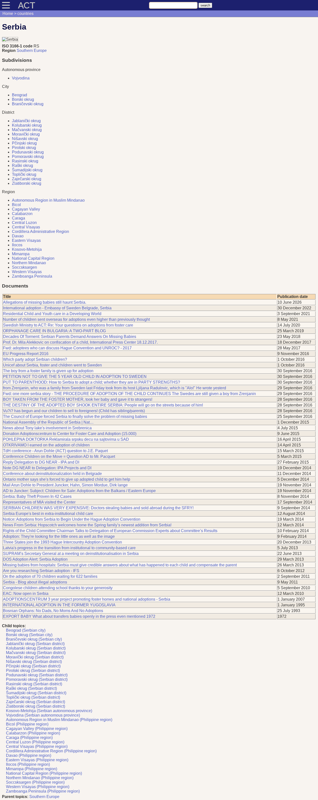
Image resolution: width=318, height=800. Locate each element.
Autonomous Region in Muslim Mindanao (48, 200)
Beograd (19, 95)
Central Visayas (26, 227)
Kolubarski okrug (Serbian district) (36, 648)
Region (9, 50)
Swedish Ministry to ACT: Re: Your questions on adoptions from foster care (68, 325)
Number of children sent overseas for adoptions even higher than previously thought (76, 319)
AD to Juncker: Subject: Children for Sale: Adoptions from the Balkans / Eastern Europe (79, 491)
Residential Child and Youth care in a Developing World (52, 314)
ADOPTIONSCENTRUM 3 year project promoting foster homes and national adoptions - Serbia (86, 599)
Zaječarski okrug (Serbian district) (35, 702)
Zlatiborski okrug (26, 183)
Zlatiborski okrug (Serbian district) (35, 706)
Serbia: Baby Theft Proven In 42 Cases (37, 496)
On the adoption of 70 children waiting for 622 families (50, 576)
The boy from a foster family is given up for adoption (48, 371)
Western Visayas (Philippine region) (37, 787)
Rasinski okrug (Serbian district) (34, 684)
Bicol (16, 205)
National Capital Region (33, 258)
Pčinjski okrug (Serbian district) (33, 666)
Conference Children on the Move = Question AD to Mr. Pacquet (59, 456)
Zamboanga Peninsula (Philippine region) (43, 791)
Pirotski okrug (24, 147)
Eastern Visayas (26, 240)
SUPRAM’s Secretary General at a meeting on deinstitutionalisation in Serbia (71, 553)
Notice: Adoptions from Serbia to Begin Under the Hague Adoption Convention (71, 519)
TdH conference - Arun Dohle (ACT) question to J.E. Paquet (55, 451)
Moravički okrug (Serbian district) (35, 657)
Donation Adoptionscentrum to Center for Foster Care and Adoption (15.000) (69, 434)
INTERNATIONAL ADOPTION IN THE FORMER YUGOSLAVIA (59, 605)
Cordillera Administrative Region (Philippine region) (51, 751)
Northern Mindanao (29, 263)
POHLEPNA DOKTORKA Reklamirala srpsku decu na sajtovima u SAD (66, 439)
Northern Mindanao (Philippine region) (40, 778)
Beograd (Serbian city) (25, 630)
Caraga (18, 218)
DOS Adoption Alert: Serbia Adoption (35, 559)
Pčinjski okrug (24, 143)
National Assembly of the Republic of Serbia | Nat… (48, 422)
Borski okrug (23, 99)
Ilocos (17, 245)
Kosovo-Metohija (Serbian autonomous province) (49, 711)
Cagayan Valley (26, 209)
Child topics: (14, 626)
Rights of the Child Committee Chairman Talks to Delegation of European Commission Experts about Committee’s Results (110, 531)
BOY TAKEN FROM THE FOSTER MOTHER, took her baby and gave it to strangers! (77, 399)
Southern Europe (32, 50)
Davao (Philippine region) (28, 755)
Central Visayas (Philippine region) (37, 746)
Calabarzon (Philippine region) (33, 733)
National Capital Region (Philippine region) (44, 773)
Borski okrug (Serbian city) (29, 635)
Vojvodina (21, 78)
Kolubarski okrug (27, 125)
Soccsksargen (24, 267)
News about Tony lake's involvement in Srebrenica (47, 428)
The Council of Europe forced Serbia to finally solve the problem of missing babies (75, 416)
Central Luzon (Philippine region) (35, 742)
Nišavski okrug (25, 139)
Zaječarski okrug (26, 179)
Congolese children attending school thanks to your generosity (58, 588)
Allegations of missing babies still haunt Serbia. (44, 302)
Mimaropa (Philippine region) (31, 769)
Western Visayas (27, 272)
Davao (18, 236)
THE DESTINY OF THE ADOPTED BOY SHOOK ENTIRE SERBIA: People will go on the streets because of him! (103, 405)
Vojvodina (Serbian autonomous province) (43, 715)
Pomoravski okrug (28, 156)
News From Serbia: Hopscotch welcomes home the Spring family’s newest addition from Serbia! (87, 525)
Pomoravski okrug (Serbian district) (37, 679)
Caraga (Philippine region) (29, 737)
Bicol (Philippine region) (27, 724)
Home (7, 13)
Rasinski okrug (25, 161)
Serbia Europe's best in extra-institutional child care (48, 513)
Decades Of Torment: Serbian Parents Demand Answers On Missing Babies (69, 336)
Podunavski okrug (28, 152)
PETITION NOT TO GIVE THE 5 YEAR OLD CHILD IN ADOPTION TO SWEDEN (75, 376)
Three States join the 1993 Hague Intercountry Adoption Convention (62, 542)
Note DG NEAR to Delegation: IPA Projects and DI (47, 468)
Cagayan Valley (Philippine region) (37, 729)
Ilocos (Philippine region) (28, 764)
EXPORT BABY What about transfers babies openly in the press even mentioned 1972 (79, 616)
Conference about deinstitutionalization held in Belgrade (52, 474)
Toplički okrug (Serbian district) (33, 697)
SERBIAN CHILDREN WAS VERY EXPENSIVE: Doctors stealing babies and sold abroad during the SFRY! (98, 508)
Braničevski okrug (27, 104)
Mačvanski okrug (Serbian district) (36, 653)
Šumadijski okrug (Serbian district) (36, 693)
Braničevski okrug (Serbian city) (34, 639)
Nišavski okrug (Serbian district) (34, 661)
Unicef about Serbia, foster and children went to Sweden (52, 365)
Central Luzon (24, 222)
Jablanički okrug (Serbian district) (35, 644)
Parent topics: (15, 797)
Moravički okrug (26, 134)
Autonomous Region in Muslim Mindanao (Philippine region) (59, 720)
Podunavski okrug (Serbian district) (37, 675)
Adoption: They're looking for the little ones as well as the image (59, 536)
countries (25, 13)
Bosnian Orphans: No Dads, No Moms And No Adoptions (53, 611)
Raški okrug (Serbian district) (31, 688)
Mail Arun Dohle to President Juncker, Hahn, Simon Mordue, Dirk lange (65, 485)
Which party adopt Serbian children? (35, 359)
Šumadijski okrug (27, 170)
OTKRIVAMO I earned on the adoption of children (46, 445)
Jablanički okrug (26, 121)
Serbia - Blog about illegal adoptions (35, 582)
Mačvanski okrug (27, 130)
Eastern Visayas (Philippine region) (37, 760)
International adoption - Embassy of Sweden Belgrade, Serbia (57, 308)
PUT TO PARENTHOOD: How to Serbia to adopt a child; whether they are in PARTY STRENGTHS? (91, 382)
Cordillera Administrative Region (40, 231)
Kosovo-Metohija (27, 249)
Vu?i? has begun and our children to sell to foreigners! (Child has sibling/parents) (74, 411)
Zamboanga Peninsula (32, 276)
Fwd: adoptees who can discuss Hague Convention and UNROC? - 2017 (67, 348)
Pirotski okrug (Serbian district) (33, 670)
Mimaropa (21, 254)
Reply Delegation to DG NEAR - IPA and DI (41, 462)
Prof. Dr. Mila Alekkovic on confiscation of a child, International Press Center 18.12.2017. (80, 342)
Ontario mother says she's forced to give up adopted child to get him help (66, 479)
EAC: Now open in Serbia (25, 593)
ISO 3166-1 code (17, 46)
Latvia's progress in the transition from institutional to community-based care (69, 548)
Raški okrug (22, 165)
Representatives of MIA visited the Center (39, 502)
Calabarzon (22, 214)
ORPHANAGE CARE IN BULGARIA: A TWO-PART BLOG (54, 331)
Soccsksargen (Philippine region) (35, 782)
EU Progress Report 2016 (25, 354)
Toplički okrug (24, 174)
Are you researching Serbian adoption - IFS (41, 571)
